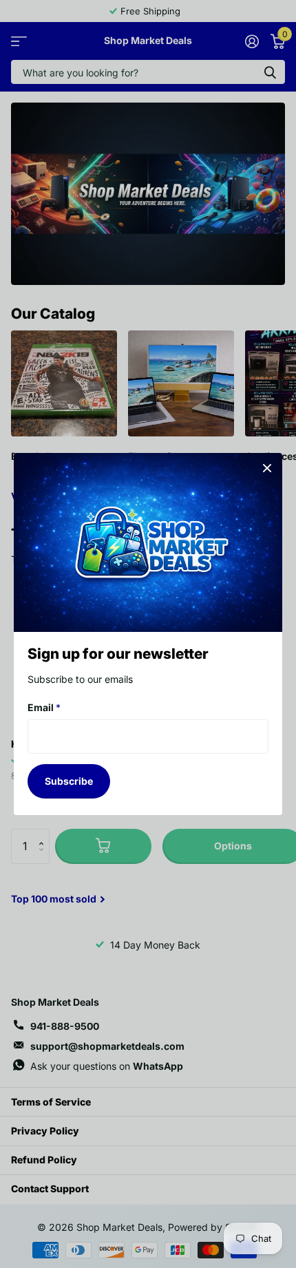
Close (267, 468)
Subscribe (69, 781)
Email (44, 707)
